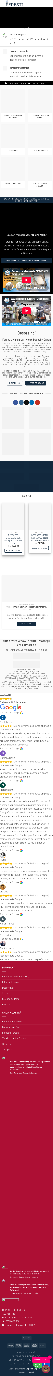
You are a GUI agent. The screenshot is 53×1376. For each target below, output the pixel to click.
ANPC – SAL (24, 1364)
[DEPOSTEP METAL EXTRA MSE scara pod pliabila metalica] (40, 516)
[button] (30, 4)
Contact (6, 993)
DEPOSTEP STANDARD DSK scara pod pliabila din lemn (13, 539)
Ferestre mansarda (12, 1021)
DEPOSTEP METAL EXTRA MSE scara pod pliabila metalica (40, 538)
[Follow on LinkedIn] (31, 402)
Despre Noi (8, 987)
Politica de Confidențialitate (27, 1356)
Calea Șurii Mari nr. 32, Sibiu (18, 1317)
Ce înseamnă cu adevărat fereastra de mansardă (27, 607)
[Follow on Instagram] (21, 402)
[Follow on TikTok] (26, 402)
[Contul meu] (35, 4)
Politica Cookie (16, 1360)
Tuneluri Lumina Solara (14, 1038)
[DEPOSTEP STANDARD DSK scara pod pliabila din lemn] (13, 516)
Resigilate (7, 1049)
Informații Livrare (10, 982)
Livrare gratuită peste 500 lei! (19, 1325)
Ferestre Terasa (10, 1032)
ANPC (13, 1364)
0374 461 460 (12, 1321)
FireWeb (31, 1372)
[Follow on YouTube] (37, 402)
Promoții (6, 1004)
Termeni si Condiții (26, 1352)
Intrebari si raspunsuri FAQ (15, 976)
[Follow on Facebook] (15, 402)
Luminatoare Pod (11, 1027)
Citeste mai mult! (26, 624)
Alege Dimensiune (13, 551)
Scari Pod (7, 1044)
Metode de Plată (11, 998)
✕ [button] (50, 1357)
